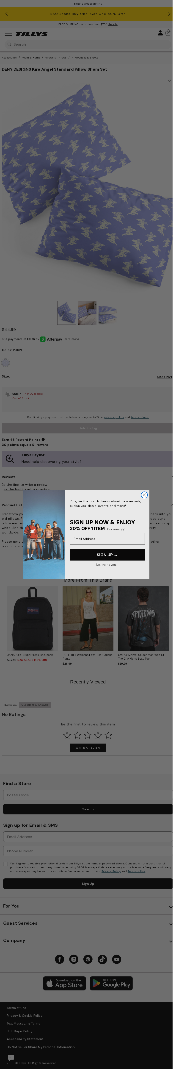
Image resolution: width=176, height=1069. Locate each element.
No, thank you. (106, 564)
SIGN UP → (107, 555)
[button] (168, 612)
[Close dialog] (144, 495)
